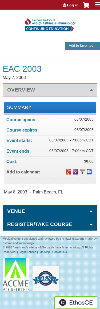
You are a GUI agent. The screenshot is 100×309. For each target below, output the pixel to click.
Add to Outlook (89, 172)
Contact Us (59, 251)
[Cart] (86, 7)
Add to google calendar (68, 172)
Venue (16, 211)
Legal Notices (27, 251)
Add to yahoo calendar (75, 172)
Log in (73, 5)
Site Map (44, 251)
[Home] (50, 23)
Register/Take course (39, 224)
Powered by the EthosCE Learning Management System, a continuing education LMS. (75, 302)
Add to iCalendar (82, 171)
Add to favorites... (83, 45)
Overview (21, 90)
